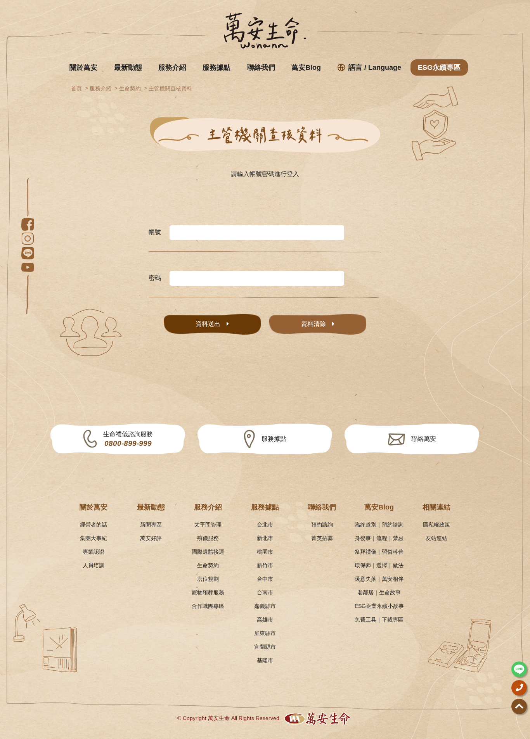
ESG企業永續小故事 (379, 606)
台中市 (265, 579)
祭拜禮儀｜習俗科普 (379, 552)
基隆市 (265, 660)
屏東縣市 (265, 633)
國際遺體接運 (208, 552)
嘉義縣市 (265, 606)
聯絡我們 (261, 67)
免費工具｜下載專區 (379, 619)
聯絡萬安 (423, 438)
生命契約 (130, 88)
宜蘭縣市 (265, 647)
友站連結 (436, 538)
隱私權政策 (436, 524)
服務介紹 (172, 67)
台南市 (265, 592)
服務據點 (216, 67)
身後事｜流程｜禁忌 (379, 538)
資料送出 (208, 324)
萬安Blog (306, 67)
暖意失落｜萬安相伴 (379, 579)
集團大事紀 (93, 538)
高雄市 (265, 619)
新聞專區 (151, 524)
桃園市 (265, 552)
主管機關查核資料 (170, 88)
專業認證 (93, 552)
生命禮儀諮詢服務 (128, 439)
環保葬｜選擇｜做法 (379, 565)
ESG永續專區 (439, 67)
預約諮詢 (322, 524)
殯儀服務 (208, 538)
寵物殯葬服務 (208, 592)
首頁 (76, 88)
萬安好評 (151, 538)
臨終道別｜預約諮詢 (379, 524)
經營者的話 (93, 524)
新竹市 (265, 565)
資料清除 (313, 324)
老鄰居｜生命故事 (379, 592)
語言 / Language (374, 67)
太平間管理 (208, 524)
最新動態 (128, 67)
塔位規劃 (208, 579)
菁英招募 (322, 538)
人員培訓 (93, 565)
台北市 (265, 524)
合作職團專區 (208, 606)
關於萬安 (83, 67)
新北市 (265, 538)
